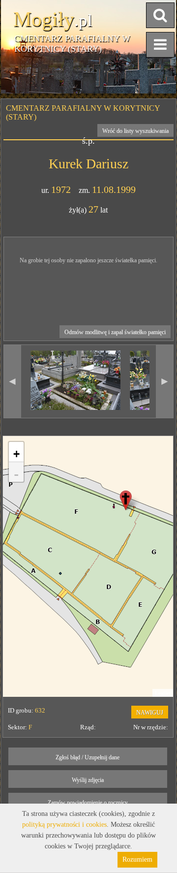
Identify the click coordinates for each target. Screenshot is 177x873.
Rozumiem (137, 859)
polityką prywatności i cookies (64, 824)
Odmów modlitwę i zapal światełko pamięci (115, 332)
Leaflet (163, 693)
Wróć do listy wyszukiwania (135, 130)
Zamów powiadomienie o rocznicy (88, 802)
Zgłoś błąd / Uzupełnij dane (87, 757)
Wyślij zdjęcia (88, 780)
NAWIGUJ (149, 712)
